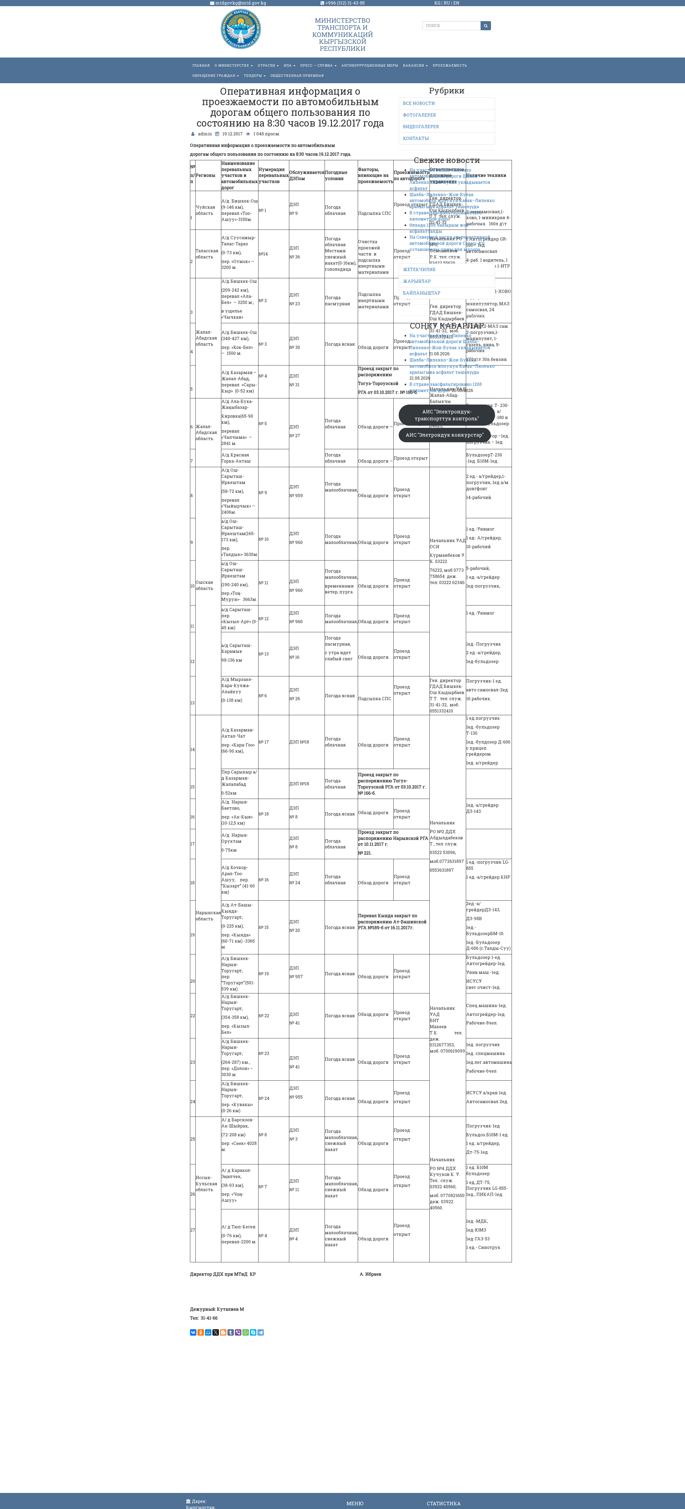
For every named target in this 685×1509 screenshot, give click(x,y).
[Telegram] (260, 1332)
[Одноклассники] (200, 1332)
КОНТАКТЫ (416, 138)
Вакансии (414, 65)
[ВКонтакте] (193, 1332)
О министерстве (232, 65)
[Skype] (253, 1332)
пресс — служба (317, 65)
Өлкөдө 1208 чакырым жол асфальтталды (439, 228)
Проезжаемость (450, 65)
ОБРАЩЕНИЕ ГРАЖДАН (214, 75)
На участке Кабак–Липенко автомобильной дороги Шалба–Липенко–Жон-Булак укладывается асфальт (449, 179)
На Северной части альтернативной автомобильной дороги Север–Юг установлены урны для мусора (449, 243)
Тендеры (253, 75)
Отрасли (267, 65)
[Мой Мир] (208, 1332)
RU (447, 3)
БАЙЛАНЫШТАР (421, 293)
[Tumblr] (230, 1332)
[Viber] (238, 1332)
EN (456, 3)
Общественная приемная (297, 75)
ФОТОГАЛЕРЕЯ (419, 115)
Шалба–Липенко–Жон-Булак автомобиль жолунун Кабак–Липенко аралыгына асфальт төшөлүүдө (451, 200)
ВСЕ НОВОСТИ (419, 103)
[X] (215, 1332)
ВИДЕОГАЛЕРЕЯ (421, 126)
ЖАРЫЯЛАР (417, 281)
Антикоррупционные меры (369, 65)
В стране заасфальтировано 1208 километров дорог (445, 216)
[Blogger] (223, 1332)
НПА (288, 65)
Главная (201, 65)
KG (437, 3)
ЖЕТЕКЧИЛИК (419, 269)
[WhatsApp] (245, 1332)
